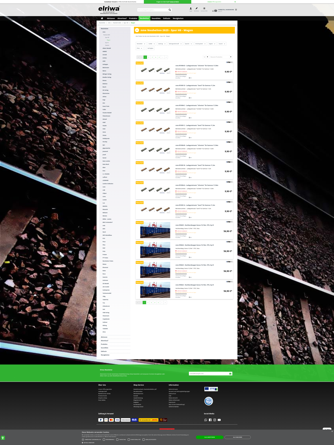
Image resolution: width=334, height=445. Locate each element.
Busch (104, 87)
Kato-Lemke (106, 161)
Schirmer (105, 280)
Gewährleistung (138, 398)
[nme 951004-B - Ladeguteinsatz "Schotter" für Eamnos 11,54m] (155, 150)
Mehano (105, 212)
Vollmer (105, 322)
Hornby (105, 142)
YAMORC (105, 328)
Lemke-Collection (108, 183)
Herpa (104, 135)
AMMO (105, 51)
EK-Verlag (105, 90)
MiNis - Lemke (107, 219)
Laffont (105, 177)
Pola (104, 251)
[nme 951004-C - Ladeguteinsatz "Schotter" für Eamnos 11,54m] (155, 110)
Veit (104, 309)
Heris (104, 132)
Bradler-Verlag (107, 77)
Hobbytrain (106, 138)
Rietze (104, 264)
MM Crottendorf (107, 222)
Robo (104, 270)
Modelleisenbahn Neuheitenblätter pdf (145, 389)
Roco (104, 274)
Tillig (104, 296)
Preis (138, 48)
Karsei (104, 158)
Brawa (104, 80)
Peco (104, 241)
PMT (104, 248)
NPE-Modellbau (107, 235)
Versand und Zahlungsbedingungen (179, 391)
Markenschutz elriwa (104, 393)
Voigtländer (106, 319)
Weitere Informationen (110, 436)
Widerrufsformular (174, 400)
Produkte (104, 344)
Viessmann (106, 316)
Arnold (105, 54)
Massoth (105, 209)
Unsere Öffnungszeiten (105, 389)
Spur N (106, 42)
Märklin (105, 206)
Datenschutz (172, 393)
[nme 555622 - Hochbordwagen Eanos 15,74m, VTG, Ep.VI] (155, 290)
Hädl (104, 122)
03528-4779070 (174, 2)
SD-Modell (106, 283)
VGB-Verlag (106, 312)
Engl (104, 100)
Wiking (105, 325)
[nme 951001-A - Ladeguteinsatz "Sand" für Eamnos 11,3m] (155, 210)
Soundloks (104, 348)
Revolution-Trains (108, 261)
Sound (221, 44)
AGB (170, 396)
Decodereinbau (138, 391)
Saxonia (105, 277)
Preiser (105, 254)
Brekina (105, 84)
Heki (104, 129)
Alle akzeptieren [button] (209, 437)
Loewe (105, 200)
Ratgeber (136, 402)
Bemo (104, 71)
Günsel (105, 119)
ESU (104, 103)
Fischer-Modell (107, 113)
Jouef (104, 154)
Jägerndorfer (106, 148)
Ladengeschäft (102, 391)
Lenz (104, 187)
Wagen (108, 40)
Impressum (172, 402)
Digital (211, 44)
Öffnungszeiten (214, 2)
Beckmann (106, 67)
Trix (104, 303)
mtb (104, 225)
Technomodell (107, 293)
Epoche (187, 44)
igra (104, 145)
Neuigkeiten (105, 355)
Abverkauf (104, 341)
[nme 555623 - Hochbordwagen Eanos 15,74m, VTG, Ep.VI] (155, 270)
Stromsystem (199, 44)
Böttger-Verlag (107, 74)
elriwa (104, 96)
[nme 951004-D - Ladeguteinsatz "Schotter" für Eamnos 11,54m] (155, 71)
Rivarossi (105, 267)
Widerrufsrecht (173, 398)
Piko (104, 245)
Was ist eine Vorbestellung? (177, 404)
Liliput (104, 193)
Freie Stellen (102, 400)
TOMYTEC (105, 299)
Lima (104, 196)
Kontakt (136, 396)
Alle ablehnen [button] (237, 437)
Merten (105, 216)
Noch (104, 232)
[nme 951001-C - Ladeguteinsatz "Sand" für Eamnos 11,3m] (155, 130)
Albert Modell (107, 48)
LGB (104, 190)
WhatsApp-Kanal (138, 406)
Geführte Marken (174, 406)
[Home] (102, 18)
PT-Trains (105, 258)
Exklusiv (104, 351)
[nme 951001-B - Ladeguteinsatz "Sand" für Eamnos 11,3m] (155, 170)
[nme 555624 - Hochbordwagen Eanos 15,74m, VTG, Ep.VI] (155, 250)
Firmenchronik (102, 396)
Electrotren (106, 93)
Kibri (104, 167)
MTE (104, 229)
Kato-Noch (106, 164)
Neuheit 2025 (106, 35)
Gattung (160, 44)
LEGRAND (105, 180)
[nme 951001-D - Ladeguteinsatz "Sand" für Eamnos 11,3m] (155, 91)
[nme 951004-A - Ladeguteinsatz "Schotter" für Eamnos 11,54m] (155, 190)
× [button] (332, 431)
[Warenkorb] (211, 7)
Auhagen (105, 64)
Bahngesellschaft (174, 44)
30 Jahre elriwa (102, 398)
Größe (151, 44)
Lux (104, 203)
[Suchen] (170, 10)
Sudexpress (106, 290)
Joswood (105, 151)
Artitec (105, 58)
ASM (104, 61)
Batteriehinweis (173, 389)
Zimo (104, 332)
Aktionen (104, 337)
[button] (3, 438)
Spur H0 (107, 37)
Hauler (105, 125)
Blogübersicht (138, 400)
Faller (104, 109)
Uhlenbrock (106, 306)
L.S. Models (106, 174)
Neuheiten (104, 29)
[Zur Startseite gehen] (109, 10)
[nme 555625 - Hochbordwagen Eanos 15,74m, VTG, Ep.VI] (155, 230)
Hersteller (140, 44)
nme (104, 32)
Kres (104, 171)
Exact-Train (106, 106)
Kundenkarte (137, 404)
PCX (104, 238)
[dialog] (167, 437)
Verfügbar (150, 48)
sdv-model (106, 287)
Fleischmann (106, 116)
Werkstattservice (138, 393)
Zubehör (107, 45)
